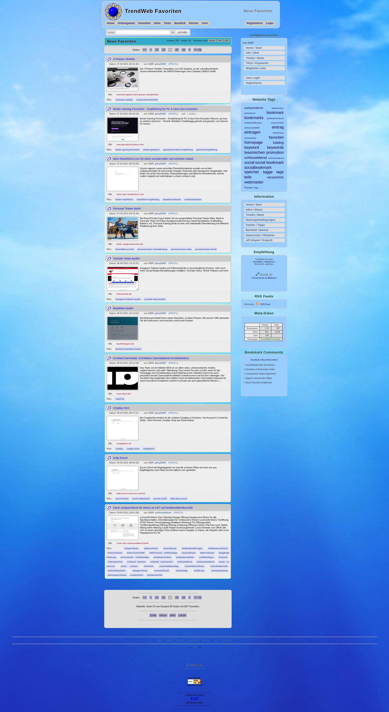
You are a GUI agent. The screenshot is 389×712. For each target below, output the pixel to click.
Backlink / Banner (257, 230)
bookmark (275, 112)
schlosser (223, 557)
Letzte (182, 615)
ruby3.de (120, 399)
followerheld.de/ (124, 294)
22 (156, 49)
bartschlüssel (170, 548)
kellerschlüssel (207, 553)
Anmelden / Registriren (264, 261)
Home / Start (254, 47)
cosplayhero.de (124, 443)
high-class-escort (178, 498)
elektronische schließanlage (163, 553)
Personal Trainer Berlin (126, 208)
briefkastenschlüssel (218, 548)
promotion (275, 152)
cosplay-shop (133, 448)
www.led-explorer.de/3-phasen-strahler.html (137, 94)
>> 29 (197, 49)
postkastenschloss (162, 557)
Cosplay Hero (121, 408)
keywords (275, 147)
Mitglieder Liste (256, 68)
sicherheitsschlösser (194, 566)
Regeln (180, 640)
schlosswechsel (115, 562)
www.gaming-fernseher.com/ (130, 144)
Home (110, 23)
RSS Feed (265, 304)
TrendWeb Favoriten (153, 11)
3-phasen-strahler (124, 99)
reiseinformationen (172, 199)
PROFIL (173, 64)
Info (215, 640)
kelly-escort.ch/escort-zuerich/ (131, 493)
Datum (212, 41)
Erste (153, 615)
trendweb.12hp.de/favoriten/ (264, 360)
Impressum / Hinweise (260, 235)
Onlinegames (126, 23)
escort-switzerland (141, 498)
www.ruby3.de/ (124, 393)
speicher (251, 172)
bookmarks (253, 118)
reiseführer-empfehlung (148, 199)
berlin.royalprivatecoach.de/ (130, 244)
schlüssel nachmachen (161, 562)
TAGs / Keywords (257, 63)
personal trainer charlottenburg (152, 249)
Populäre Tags (251, 187)
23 (163, 49)
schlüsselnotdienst (205, 562)
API (194, 647)
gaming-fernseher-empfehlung (178, 149)
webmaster (253, 182)
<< (144, 49)
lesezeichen (254, 152)
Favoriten (144, 23)
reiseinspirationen (192, 199)
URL (227, 41)
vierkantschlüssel (219, 570)
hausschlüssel (188, 553)
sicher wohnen (129, 566)
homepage (253, 142)
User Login (253, 77)
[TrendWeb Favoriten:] (257, 304)
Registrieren (255, 23)
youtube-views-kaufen (154, 299)
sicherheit (148, 566)
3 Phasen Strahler (123, 59)
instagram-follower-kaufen (128, 299)
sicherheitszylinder (116, 570)
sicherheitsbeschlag (168, 566)
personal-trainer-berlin (206, 249)
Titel (220, 41)
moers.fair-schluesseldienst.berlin (133, 543)
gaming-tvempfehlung (206, 149)
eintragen (252, 132)
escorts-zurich (160, 498)
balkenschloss (151, 548)
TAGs (167, 23)
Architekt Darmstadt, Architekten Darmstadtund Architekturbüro (150, 358)
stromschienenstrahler (147, 99)
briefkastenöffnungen (192, 548)
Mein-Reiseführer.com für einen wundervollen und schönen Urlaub (152, 158)
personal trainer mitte (181, 249)
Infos (157, 23)
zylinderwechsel (154, 575)
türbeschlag (181, 570)
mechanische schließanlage (135, 557)
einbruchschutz (115, 553)
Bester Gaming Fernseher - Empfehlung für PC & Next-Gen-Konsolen (154, 109)
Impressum (193, 640)
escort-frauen (122, 498)
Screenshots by (264, 278)
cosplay (119, 448)
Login (269, 23)
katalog (278, 142)
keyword (251, 147)
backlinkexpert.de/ (125, 344)
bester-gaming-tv (151, 149)
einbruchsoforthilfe (136, 553)
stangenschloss (140, 570)
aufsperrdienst (131, 548)
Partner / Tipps (255, 225)
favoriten (276, 137)
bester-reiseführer (124, 199)
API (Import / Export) (259, 240)
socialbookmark (258, 167)
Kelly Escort (119, 457)
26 (183, 49)
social (249, 162)
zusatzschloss (136, 575)
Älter (173, 615)
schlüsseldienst (184, 562)
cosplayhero (149, 448)
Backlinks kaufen (123, 308)
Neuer (163, 615)
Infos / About (254, 209)
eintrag (278, 127)
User (205, 23)
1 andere (191, 114)
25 (176, 49)
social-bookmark (269, 162)
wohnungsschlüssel (117, 575)
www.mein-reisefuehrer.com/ (130, 194)
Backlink (180, 23)
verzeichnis (275, 177)
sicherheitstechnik (219, 566)
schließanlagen (206, 557)
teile (247, 177)
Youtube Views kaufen (126, 258)
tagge (268, 172)
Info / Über (252, 52)
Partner (193, 23)
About (169, 640)
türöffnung (199, 570)
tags (280, 172)
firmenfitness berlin (125, 249)
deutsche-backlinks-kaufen (128, 349)
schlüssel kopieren (136, 562)
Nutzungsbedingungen (260, 219)
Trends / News (255, 58)
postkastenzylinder (185, 557)
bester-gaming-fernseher (128, 149)
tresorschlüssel (161, 570)
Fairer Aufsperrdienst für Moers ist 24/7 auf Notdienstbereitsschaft (152, 507)
